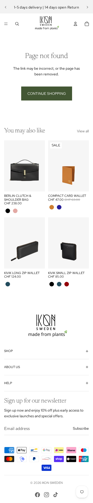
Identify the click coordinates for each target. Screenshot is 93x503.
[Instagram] (46, 495)
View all (83, 131)
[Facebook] (37, 495)
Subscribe (81, 428)
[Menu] (6, 24)
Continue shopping (46, 93)
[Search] (17, 24)
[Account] (75, 24)
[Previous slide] (5, 7)
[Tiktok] (55, 495)
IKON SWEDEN (52, 483)
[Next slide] (87, 7)
